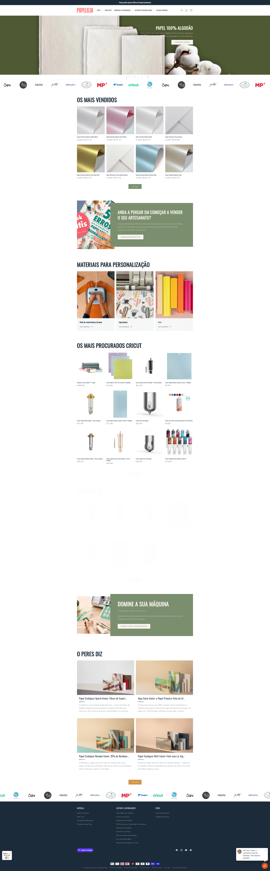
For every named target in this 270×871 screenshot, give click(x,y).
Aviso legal (167, 867)
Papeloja (91, 868)
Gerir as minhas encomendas (126, 835)
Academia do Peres (162, 817)
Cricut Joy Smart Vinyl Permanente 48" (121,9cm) (178, 421)
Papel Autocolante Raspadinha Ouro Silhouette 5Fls (178, 531)
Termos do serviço (145, 867)
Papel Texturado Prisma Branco (173, 137)
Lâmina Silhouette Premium (84, 570)
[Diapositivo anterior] (122, 77)
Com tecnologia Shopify (101, 868)
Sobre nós (80, 817)
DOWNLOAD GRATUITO (130, 237)
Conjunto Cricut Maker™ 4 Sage (86, 382)
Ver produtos (85, 327)
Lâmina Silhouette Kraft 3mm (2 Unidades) (147, 570)
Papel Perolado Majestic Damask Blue (146, 175)
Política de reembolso (124, 828)
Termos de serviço (122, 817)
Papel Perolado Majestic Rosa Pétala (116, 137)
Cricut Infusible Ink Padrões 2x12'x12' (175, 459)
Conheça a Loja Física (84, 824)
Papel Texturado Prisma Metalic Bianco (117, 175)
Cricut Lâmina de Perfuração (143, 459)
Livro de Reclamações (124, 839)
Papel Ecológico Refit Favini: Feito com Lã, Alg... (161, 756)
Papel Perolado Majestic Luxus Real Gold (88, 175)
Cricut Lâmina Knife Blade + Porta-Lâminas (89, 421)
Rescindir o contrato (123, 832)
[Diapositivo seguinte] (142, 77)
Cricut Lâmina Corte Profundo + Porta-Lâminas (149, 382)
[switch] (7, 857)
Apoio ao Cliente (83, 813)
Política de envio (157, 867)
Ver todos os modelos (88, 54)
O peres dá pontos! (162, 813)
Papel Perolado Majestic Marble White (87, 137)
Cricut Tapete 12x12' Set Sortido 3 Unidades (118, 382)
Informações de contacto (125, 813)
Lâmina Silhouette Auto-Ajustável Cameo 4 (89, 530)
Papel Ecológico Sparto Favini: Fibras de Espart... (103, 698)
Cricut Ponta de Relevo (142, 421)
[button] (100, 10)
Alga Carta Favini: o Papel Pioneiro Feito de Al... (161, 698)
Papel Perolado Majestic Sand (173, 175)
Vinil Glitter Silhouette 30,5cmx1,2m (116, 570)
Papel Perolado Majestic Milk (144, 137)
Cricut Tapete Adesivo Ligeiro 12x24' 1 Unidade (119, 421)
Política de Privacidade (124, 821)
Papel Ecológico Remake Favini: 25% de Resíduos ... (104, 756)
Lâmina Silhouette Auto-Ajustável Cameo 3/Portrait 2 (147, 531)
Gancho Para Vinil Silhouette (173, 570)
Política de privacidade (130, 867)
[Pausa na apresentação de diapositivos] (147, 77)
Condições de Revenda (85, 821)
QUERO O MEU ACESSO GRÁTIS (134, 626)
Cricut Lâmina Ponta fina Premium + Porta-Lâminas (118, 459)
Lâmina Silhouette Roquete (113, 530)
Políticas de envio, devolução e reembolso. (131, 824)
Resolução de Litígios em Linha (127, 843)
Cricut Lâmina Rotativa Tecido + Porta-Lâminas (90, 459)
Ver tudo (135, 186)
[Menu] (10, 852)
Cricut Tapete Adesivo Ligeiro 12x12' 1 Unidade (178, 382)
